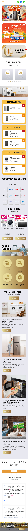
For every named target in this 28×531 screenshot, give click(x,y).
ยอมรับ (22, 529)
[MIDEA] (11, 195)
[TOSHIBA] (17, 201)
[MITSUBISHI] (17, 195)
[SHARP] (23, 195)
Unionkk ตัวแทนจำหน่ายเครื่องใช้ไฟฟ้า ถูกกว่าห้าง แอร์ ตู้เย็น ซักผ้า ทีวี (13, 477)
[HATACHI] (17, 189)
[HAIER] (11, 189)
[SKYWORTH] (5, 201)
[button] (4, 13)
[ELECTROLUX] (5, 189)
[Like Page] (12, 471)
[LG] (23, 189)
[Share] (15, 471)
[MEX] (5, 195)
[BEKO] (23, 201)
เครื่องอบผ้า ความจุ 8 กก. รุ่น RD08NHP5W (7, 229)
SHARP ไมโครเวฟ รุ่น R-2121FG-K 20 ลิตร (21, 229)
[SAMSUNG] (11, 201)
